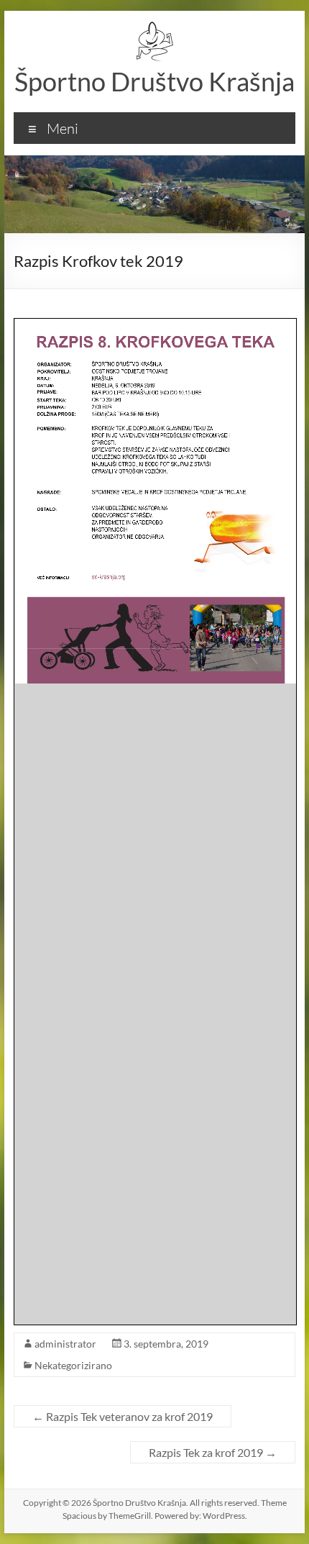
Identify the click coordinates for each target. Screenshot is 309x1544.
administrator (65, 1344)
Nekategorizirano (73, 1365)
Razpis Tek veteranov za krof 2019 (122, 1416)
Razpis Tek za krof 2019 (213, 1452)
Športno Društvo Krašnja (154, 81)
